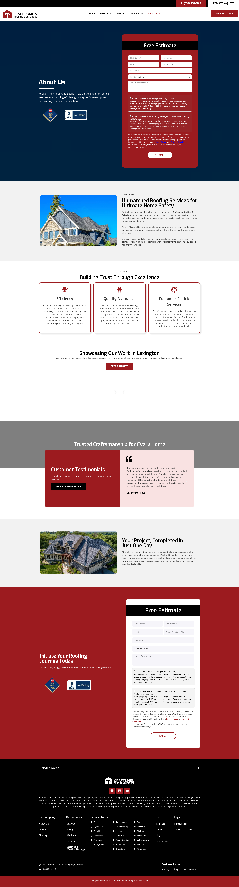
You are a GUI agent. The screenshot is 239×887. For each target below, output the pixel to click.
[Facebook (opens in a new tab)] (112, 791)
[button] (125, 14)
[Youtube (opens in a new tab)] (127, 791)
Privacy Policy (160, 142)
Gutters (71, 841)
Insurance (160, 824)
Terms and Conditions (184, 829)
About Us (152, 13)
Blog (158, 835)
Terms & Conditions (178, 142)
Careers (159, 829)
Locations (135, 13)
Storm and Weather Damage (76, 848)
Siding (70, 829)
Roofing (71, 823)
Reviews (121, 13)
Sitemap (43, 835)
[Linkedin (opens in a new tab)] (119, 791)
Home (92, 13)
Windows (71, 835)
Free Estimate (162, 841)
